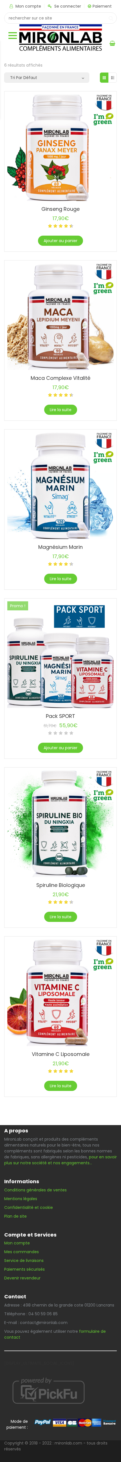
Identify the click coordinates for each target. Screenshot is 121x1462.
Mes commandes (21, 1252)
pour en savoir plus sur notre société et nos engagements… (60, 1160)
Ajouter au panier (60, 241)
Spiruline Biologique (60, 885)
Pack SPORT (60, 716)
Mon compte (28, 6)
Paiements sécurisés (24, 1269)
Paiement (102, 6)
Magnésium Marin (60, 547)
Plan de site (15, 1216)
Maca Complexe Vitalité (60, 378)
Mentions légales (20, 1199)
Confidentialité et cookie (28, 1207)
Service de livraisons (24, 1260)
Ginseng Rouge (60, 208)
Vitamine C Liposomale (60, 1054)
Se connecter (67, 6)
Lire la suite (60, 410)
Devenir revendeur (23, 1278)
